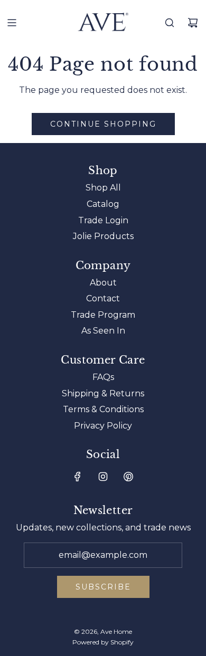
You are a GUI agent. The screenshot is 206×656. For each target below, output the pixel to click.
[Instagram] (103, 476)
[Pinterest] (128, 476)
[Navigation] (11, 22)
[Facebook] (77, 476)
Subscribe (103, 587)
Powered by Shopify (103, 642)
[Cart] (192, 22)
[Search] (169, 22)
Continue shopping (103, 124)
